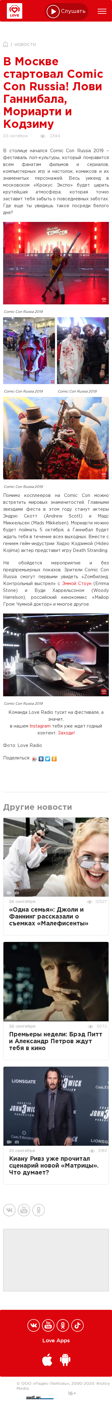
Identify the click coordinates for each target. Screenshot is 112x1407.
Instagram (40, 726)
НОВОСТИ (25, 45)
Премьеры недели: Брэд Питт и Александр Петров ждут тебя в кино (55, 1041)
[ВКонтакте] (41, 757)
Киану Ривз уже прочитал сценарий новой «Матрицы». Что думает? (54, 1165)
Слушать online (73, 11)
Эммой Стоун (76, 584)
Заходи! (66, 733)
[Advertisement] (56, 1260)
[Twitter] (47, 757)
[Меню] (102, 11)
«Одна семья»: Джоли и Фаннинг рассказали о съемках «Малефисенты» (48, 916)
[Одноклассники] (54, 757)
